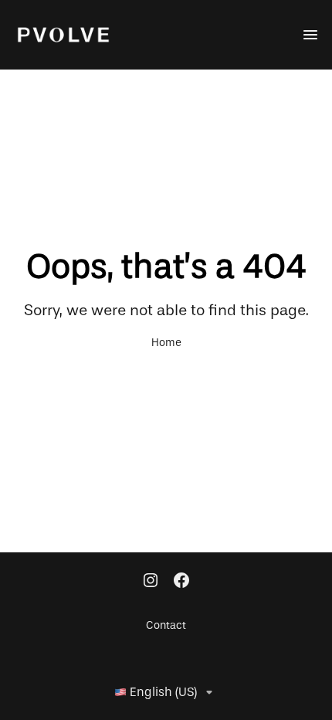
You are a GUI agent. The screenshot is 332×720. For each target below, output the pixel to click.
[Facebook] (181, 582)
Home (166, 343)
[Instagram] (150, 582)
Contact (166, 626)
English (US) (163, 692)
